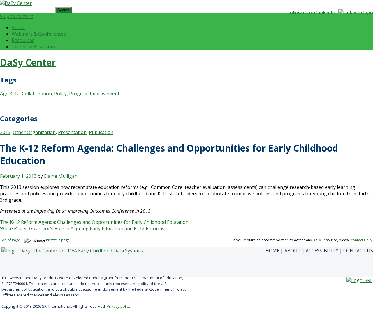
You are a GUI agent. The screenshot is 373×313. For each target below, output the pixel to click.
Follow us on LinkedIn (311, 12)
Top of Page (10, 240)
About (18, 27)
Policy (60, 93)
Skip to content (16, 16)
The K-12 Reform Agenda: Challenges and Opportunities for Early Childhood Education (94, 222)
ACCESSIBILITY (322, 250)
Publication (101, 132)
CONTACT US (358, 250)
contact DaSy (361, 240)
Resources (23, 40)
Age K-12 (10, 93)
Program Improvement (94, 93)
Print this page (58, 240)
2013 (5, 132)
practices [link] (10, 193)
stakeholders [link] (183, 193)
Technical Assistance (34, 46)
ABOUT (292, 250)
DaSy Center (28, 62)
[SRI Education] (359, 280)
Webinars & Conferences (39, 34)
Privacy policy (119, 306)
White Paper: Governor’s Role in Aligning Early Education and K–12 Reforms (82, 228)
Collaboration (37, 93)
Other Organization (34, 132)
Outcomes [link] (99, 211)
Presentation (72, 132)
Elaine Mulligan (61, 176)
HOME (272, 250)
